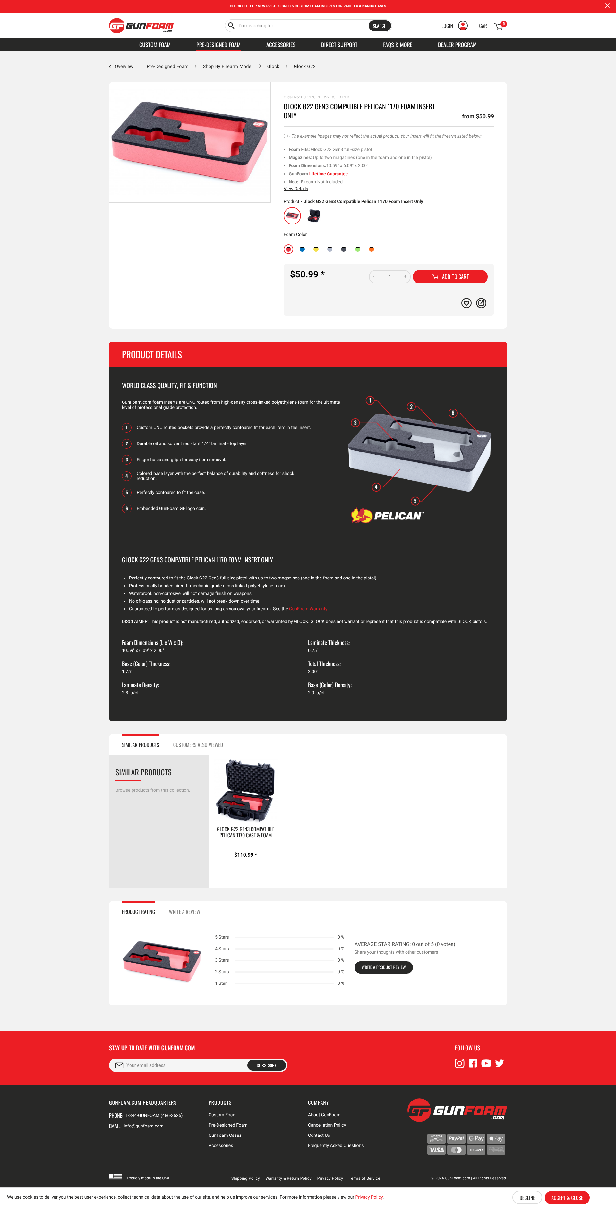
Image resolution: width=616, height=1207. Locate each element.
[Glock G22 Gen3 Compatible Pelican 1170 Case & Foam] (313, 215)
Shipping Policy (245, 1178)
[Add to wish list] (466, 303)
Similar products (140, 744)
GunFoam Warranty (308, 609)
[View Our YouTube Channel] (486, 1066)
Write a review (184, 912)
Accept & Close (567, 1198)
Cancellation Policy (327, 1125)
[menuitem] (308, 25)
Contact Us (319, 1135)
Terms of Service (364, 1178)
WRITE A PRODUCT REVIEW (384, 967)
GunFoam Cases (225, 1135)
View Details (296, 188)
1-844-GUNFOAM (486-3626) (154, 1115)
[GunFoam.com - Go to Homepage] (141, 25)
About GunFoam (324, 1115)
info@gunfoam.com (144, 1126)
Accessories (221, 1145)
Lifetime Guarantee (328, 174)
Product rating (138, 912)
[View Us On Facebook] (473, 1066)
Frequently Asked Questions (336, 1145)
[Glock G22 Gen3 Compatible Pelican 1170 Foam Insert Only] (292, 215)
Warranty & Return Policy (289, 1178)
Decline (527, 1198)
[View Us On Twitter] (499, 1066)
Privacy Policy (330, 1178)
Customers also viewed (198, 744)
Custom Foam (223, 1115)
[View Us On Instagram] (460, 1066)
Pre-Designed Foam (228, 1125)
